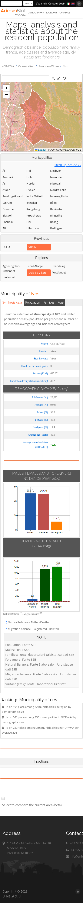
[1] (21, 613)
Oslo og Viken (26, 66)
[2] (41, 613)
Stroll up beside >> (67, 165)
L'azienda (41, 3)
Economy (51, 12)
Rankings (64, 12)
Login (62, 3)
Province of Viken (49, 66)
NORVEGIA (7, 66)
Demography (36, 12)
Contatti (53, 3)
